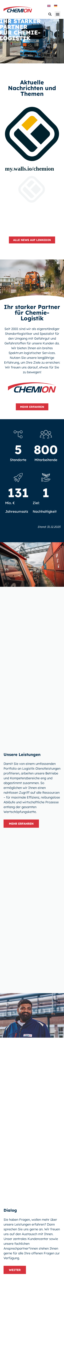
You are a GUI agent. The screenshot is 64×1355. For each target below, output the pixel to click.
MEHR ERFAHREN (21, 823)
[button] (57, 14)
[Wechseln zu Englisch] (49, 5)
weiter (15, 1270)
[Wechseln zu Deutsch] (55, 5)
